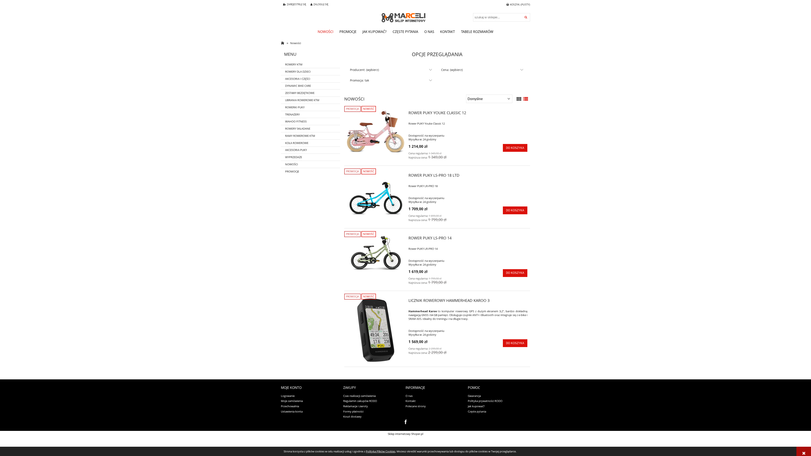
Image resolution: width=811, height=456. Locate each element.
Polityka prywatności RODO (485, 401)
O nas (409, 396)
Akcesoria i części (297, 79)
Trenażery (292, 114)
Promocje (292, 171)
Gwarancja (474, 396)
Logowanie (288, 396)
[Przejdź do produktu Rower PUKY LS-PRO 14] (376, 253)
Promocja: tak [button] (359, 80)
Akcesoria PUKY (296, 150)
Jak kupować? (476, 406)
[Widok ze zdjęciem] (519, 99)
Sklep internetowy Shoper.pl (405, 434)
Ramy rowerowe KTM (300, 136)
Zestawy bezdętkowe (299, 93)
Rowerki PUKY (295, 107)
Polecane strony (416, 406)
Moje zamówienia (292, 401)
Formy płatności (353, 411)
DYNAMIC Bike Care (298, 86)
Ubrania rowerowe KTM (302, 100)
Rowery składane (297, 128)
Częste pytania (477, 411)
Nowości (291, 164)
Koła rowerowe (296, 143)
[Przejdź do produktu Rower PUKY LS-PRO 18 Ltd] (376, 197)
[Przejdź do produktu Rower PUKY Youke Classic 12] (376, 132)
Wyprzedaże (293, 157)
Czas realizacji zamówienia (359, 396)
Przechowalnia (290, 406)
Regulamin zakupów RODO (360, 401)
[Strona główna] (405, 15)
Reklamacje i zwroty (355, 406)
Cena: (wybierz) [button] (452, 70)
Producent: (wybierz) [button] (364, 70)
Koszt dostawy (352, 416)
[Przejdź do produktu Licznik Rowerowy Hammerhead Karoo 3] (376, 330)
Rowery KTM (293, 64)
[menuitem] (325, 32)
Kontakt (411, 401)
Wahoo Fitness (296, 121)
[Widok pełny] (525, 99)
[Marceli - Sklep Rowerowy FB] (405, 421)
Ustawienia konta (292, 411)
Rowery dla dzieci (298, 71)
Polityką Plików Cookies (380, 451)
